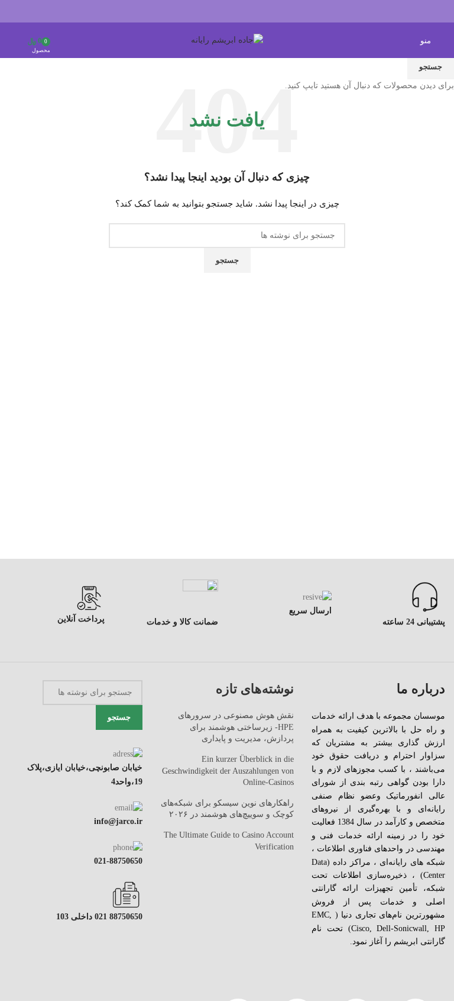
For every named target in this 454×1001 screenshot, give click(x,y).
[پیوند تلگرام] (197, 11)
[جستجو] (12, 40)
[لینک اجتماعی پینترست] (226, 11)
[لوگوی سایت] (227, 39)
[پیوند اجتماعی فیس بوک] (256, 11)
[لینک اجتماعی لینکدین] (212, 11)
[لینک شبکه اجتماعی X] (242, 11)
